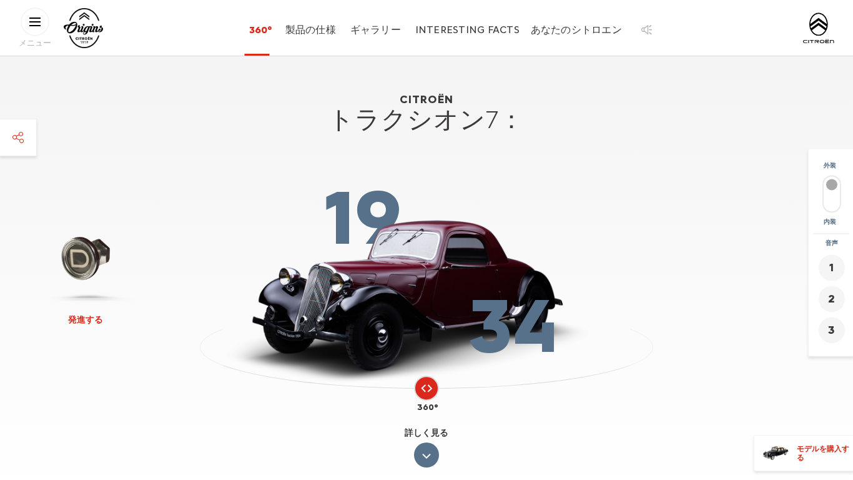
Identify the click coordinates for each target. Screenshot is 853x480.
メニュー (35, 42)
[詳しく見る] (426, 455)
